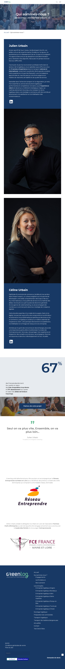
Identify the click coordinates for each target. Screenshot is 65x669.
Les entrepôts (38, 586)
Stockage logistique (40, 612)
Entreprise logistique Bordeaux (46, 591)
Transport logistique (41, 617)
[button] (60, 2)
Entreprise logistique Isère (44, 593)
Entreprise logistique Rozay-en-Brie (46, 602)
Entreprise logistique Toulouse (46, 606)
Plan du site (9, 647)
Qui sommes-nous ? (40, 575)
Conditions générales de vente (15, 645)
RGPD (7, 643)
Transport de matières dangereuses (46, 620)
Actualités (37, 623)
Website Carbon (23, 659)
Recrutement (40, 583)
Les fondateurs (41, 580)
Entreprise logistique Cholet (45, 609)
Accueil (6, 32)
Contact (36, 626)
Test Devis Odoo (39, 628)
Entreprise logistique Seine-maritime (45, 597)
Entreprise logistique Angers (45, 588)
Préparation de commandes (43, 615)
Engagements (40, 577)
